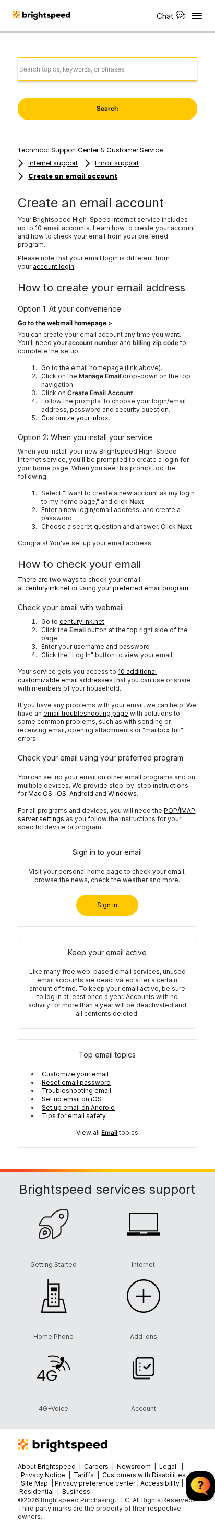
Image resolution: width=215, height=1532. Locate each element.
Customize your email (75, 1074)
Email (109, 1132)
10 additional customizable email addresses (87, 676)
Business (76, 1491)
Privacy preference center (95, 1483)
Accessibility (160, 1483)
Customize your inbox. (75, 418)
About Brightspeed (47, 1466)
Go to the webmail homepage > (65, 323)
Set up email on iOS (72, 1099)
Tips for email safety (74, 1116)
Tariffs (84, 1475)
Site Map (35, 1483)
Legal (167, 1466)
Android (81, 794)
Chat (165, 16)
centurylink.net (47, 588)
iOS (60, 794)
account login (53, 266)
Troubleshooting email (76, 1091)
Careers (96, 1466)
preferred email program (150, 588)
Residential (36, 1491)
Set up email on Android (78, 1107)
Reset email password (76, 1082)
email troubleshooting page (85, 713)
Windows (122, 794)
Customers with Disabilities (144, 1475)
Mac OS (40, 794)
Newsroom (134, 1466)
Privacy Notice (43, 1475)
